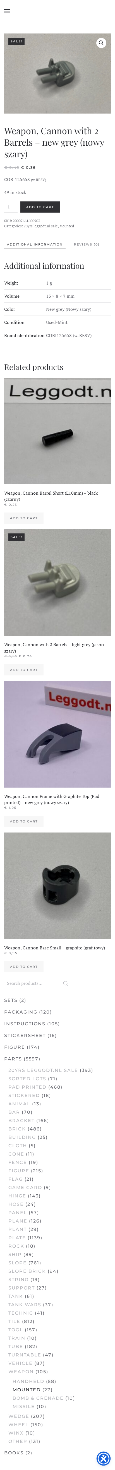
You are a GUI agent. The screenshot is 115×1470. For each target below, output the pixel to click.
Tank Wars (24, 1304)
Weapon (21, 1371)
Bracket (21, 1120)
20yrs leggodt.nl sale (41, 225)
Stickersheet (25, 1035)
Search (65, 983)
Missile (24, 1406)
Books (14, 1452)
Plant (17, 1229)
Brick (17, 1129)
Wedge (18, 1416)
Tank (15, 1296)
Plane (17, 1221)
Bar (14, 1112)
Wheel (18, 1424)
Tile (14, 1321)
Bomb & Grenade (38, 1398)
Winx (16, 1433)
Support (21, 1288)
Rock (16, 1246)
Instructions (24, 1023)
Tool (15, 1329)
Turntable (24, 1355)
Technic (20, 1313)
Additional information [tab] (35, 244)
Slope (17, 1263)
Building (22, 1137)
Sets (11, 1000)
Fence (17, 1162)
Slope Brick (27, 1271)
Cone (16, 1154)
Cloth (17, 1145)
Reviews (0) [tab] (87, 244)
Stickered (24, 1095)
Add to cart (40, 207)
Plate (17, 1237)
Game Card (25, 1187)
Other (17, 1441)
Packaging (20, 1012)
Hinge (17, 1196)
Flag (15, 1179)
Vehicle (20, 1363)
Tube (15, 1346)
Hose (16, 1204)
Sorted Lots (27, 1078)
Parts (13, 1059)
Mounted (66, 225)
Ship (15, 1254)
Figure (14, 1047)
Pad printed (27, 1087)
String (18, 1279)
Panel (17, 1212)
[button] (7, 11)
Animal (19, 1103)
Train (16, 1338)
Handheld (28, 1381)
